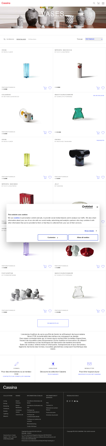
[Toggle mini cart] (98, 3)
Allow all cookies (83, 237)
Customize (51, 237)
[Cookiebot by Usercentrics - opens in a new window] (84, 207)
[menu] (103, 3)
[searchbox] (94, 3)
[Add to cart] (45, 88)
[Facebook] (70, 402)
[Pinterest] (72, 402)
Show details (89, 231)
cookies (17, 218)
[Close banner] (97, 207)
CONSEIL (16, 368)
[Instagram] (67, 402)
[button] (102, 3)
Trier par (80, 39)
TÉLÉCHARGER (53, 374)
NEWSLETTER (89, 368)
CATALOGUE (53, 368)
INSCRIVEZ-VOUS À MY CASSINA (89, 374)
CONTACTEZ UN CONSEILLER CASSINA (16, 376)
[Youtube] (74, 402)
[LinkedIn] (77, 402)
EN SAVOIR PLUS (53, 323)
